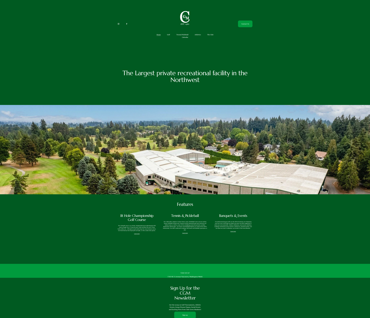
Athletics (198, 35)
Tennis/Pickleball (182, 35)
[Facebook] (127, 24)
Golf (168, 35)
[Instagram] (118, 24)
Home (159, 35)
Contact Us (245, 24)
